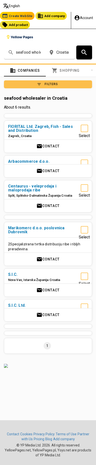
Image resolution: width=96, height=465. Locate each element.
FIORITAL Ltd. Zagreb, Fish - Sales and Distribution (40, 128)
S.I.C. (12, 274)
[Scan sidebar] (48, 366)
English (11, 6)
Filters (47, 84)
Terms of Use (66, 434)
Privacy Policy (44, 434)
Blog (48, 439)
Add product (15, 25)
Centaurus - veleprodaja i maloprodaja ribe (32, 188)
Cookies (26, 434)
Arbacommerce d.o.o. (28, 161)
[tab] (25, 70)
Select (84, 135)
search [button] (11, 52)
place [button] (51, 52)
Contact (48, 146)
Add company (51, 16)
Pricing (39, 439)
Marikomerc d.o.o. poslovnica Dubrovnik (36, 230)
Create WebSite (17, 16)
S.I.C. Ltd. (17, 305)
